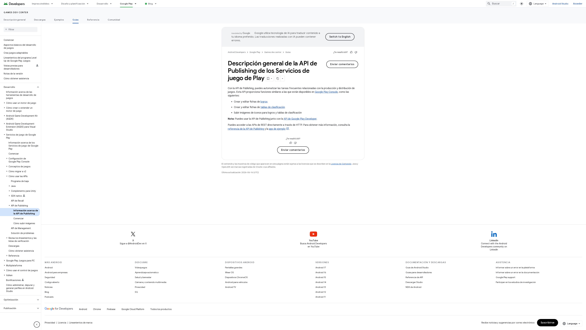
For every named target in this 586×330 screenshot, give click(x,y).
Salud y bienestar (143, 277)
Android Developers (237, 52)
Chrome (97, 309)
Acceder (577, 3)
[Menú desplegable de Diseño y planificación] (89, 3)
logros (264, 101)
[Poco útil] (356, 52)
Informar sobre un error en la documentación (517, 272)
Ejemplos (59, 19)
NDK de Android (413, 287)
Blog (150, 3)
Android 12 (320, 292)
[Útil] (351, 52)
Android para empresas (56, 272)
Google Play (126, 3)
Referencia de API (414, 277)
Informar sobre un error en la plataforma (515, 267)
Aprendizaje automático (147, 272)
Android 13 (320, 287)
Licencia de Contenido (341, 164)
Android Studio (560, 3)
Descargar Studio (414, 282)
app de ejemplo (277, 128)
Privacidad (140, 287)
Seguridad (50, 277)
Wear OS (229, 272)
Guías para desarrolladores (419, 272)
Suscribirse (548, 322)
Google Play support (505, 277)
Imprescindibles (40, 3)
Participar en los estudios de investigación (516, 282)
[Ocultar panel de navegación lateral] (37, 324)
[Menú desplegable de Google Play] (137, 3)
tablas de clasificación (272, 107)
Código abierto (52, 282)
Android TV (230, 287)
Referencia (93, 19)
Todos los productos (161, 309)
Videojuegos (141, 267)
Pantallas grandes (233, 267)
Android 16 (320, 272)
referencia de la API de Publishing (246, 128)
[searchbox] (20, 29)
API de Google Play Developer (300, 118)
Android (49, 267)
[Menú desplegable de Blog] (157, 3)
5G (136, 292)
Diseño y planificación (73, 3)
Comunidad (114, 19)
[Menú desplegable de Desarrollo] (112, 3)
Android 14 (320, 282)
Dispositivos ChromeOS (236, 277)
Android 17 (320, 267)
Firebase (111, 309)
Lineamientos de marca (80, 322)
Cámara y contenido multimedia (150, 282)
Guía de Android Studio (417, 267)
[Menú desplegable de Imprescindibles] (53, 3)
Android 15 (320, 277)
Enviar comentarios (342, 64)
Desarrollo (102, 3)
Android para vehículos (236, 282)
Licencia (62, 322)
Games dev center (16, 12)
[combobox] (501, 3)
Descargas (40, 19)
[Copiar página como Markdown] (277, 78)
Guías (75, 19)
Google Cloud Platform (132, 309)
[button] (18, 87)
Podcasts (49, 296)
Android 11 (320, 296)
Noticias (48, 287)
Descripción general (14, 19)
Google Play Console (326, 92)
